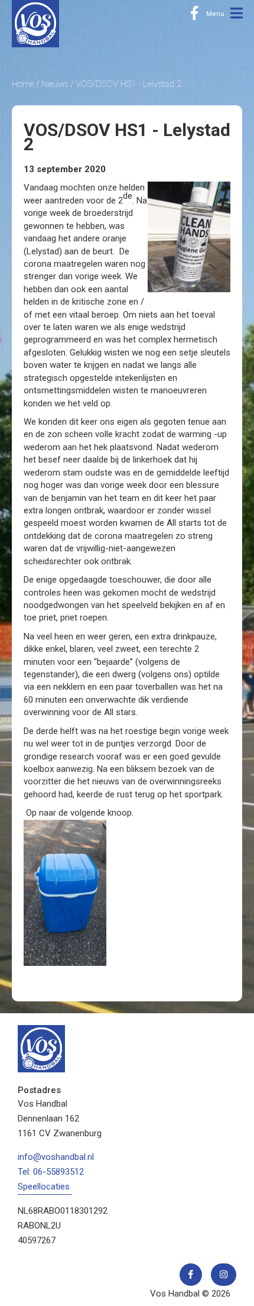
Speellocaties (44, 1186)
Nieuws (55, 84)
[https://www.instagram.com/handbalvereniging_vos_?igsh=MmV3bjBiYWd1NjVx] (223, 1274)
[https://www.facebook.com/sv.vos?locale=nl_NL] (194, 14)
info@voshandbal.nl (56, 1157)
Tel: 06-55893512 (51, 1171)
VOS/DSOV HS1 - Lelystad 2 (128, 84)
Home (23, 84)
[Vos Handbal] (35, 23)
